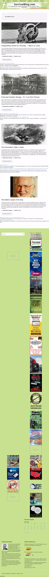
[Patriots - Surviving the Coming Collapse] (36, 285)
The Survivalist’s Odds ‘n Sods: (12, 147)
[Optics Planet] (36, 486)
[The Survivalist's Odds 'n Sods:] (24, 134)
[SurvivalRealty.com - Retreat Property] (36, 242)
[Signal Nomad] (36, 364)
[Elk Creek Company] (36, 401)
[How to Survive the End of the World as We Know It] (36, 304)
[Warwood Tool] (36, 461)
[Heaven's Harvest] (36, 346)
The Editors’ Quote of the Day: (12, 200)
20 (34, 527)
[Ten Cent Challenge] (36, 511)
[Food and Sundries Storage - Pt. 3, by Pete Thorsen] (24, 84)
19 (31, 527)
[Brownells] (36, 325)
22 (41, 527)
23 (44, 527)
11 (28, 526)
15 (41, 526)
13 (34, 526)
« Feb (25, 532)
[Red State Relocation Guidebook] (36, 474)
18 (28, 527)
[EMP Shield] (13, 474)
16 (44, 526)
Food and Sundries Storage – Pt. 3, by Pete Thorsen (20, 97)
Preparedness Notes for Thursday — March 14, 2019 (20, 46)
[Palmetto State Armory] (36, 264)
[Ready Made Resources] (36, 420)
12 (31, 526)
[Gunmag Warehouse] (36, 383)
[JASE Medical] (36, 499)
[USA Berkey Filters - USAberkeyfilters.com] (13, 461)
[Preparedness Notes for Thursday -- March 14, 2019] (24, 32)
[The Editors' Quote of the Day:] (24, 186)
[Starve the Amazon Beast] (13, 486)
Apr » (28, 532)
